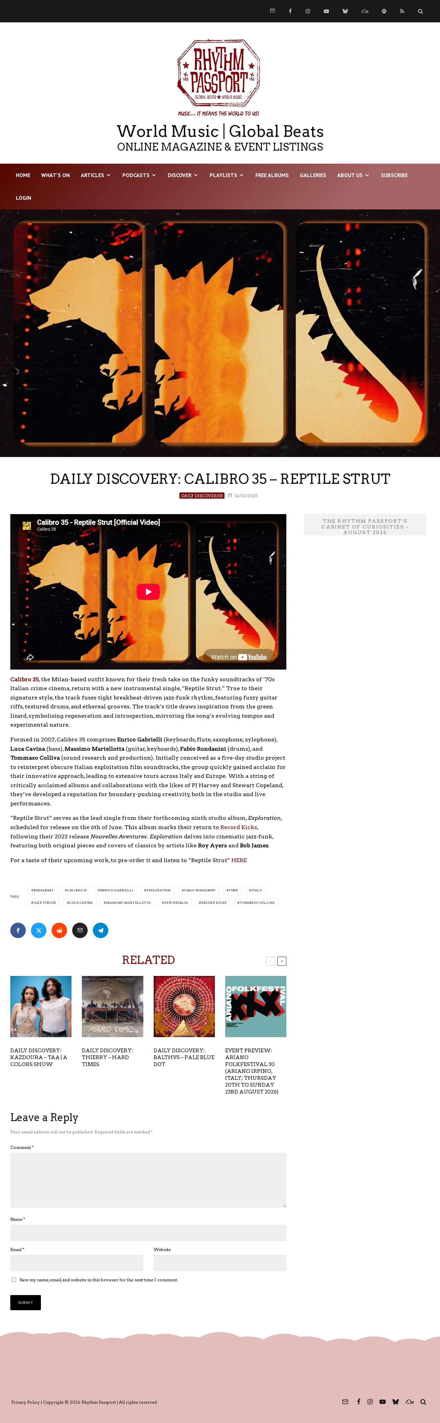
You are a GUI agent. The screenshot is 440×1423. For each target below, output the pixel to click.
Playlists (223, 175)
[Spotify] (384, 11)
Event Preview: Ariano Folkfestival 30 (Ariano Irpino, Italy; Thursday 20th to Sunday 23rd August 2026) (251, 1071)
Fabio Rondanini (200, 890)
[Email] (80, 930)
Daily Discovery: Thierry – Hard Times (107, 1057)
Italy (257, 890)
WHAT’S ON (55, 175)
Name (17, 1219)
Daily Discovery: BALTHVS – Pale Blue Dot (184, 1057)
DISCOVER (179, 175)
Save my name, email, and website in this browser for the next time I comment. (99, 1279)
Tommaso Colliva (257, 902)
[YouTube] (326, 11)
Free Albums (272, 175)
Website (162, 1249)
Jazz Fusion (45, 902)
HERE (239, 860)
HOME (23, 175)
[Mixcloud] (365, 11)
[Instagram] (308, 11)
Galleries (313, 175)
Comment (22, 1147)
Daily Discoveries (202, 495)
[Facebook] (290, 11)
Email (17, 1249)
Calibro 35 (77, 890)
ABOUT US (350, 175)
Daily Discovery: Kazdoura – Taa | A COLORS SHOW (38, 1057)
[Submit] (59, 930)
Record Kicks (238, 827)
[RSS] (402, 11)
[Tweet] (38, 930)
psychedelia (176, 902)
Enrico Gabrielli (116, 890)
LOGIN (23, 197)
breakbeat (44, 890)
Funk (233, 890)
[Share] (18, 930)
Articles (92, 175)
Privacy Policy (25, 1402)
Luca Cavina (81, 902)
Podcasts (136, 175)
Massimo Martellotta (128, 902)
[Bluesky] (345, 11)
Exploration (158, 890)
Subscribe (394, 175)
